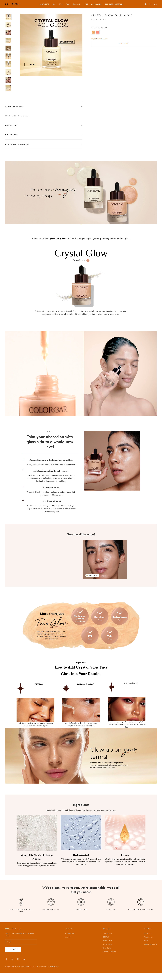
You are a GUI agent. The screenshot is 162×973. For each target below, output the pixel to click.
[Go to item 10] (8, 88)
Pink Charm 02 (98, 32)
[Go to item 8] (8, 72)
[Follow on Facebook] (6, 959)
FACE (68, 4)
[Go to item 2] (8, 25)
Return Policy (107, 948)
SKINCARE (76, 4)
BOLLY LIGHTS (44, 4)
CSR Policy (106, 937)
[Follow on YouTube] (23, 959)
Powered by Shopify (50, 967)
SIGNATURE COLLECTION (114, 4)
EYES (60, 4)
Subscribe (13, 949)
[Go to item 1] (8, 17)
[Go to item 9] (8, 80)
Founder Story (69, 933)
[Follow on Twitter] (12, 959)
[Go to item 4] (8, 40)
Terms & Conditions (109, 952)
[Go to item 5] (8, 48)
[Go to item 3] (8, 32)
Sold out (124, 43)
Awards (67, 937)
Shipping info (107, 944)
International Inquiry (150, 944)
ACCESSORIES (96, 4)
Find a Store (148, 937)
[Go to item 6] (8, 56)
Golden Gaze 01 (93, 32)
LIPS (54, 4)
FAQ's (146, 940)
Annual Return (107, 940)
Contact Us (147, 933)
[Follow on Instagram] (18, 959)
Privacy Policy (107, 933)
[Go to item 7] (8, 64)
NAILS (86, 4)
